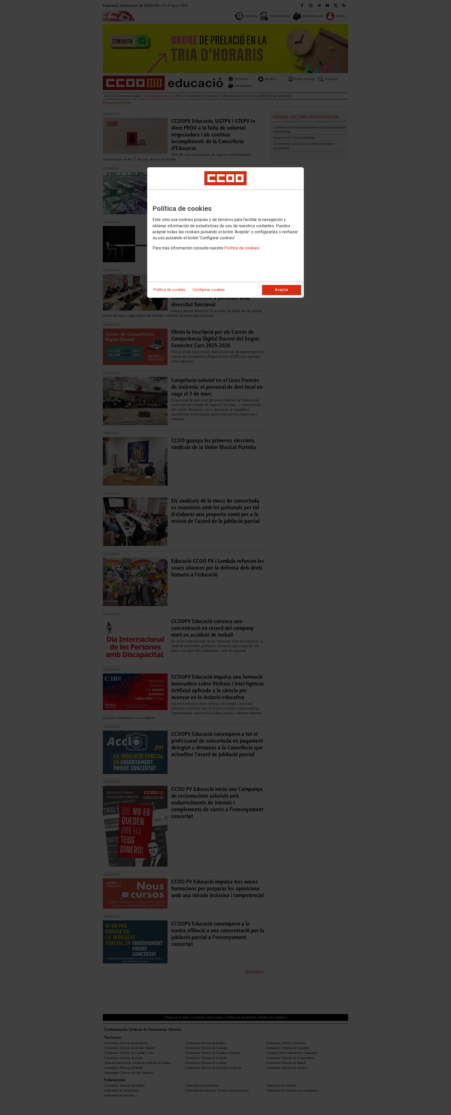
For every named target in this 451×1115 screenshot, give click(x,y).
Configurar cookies (209, 290)
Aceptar (281, 290)
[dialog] (225, 232)
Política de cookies (241, 248)
